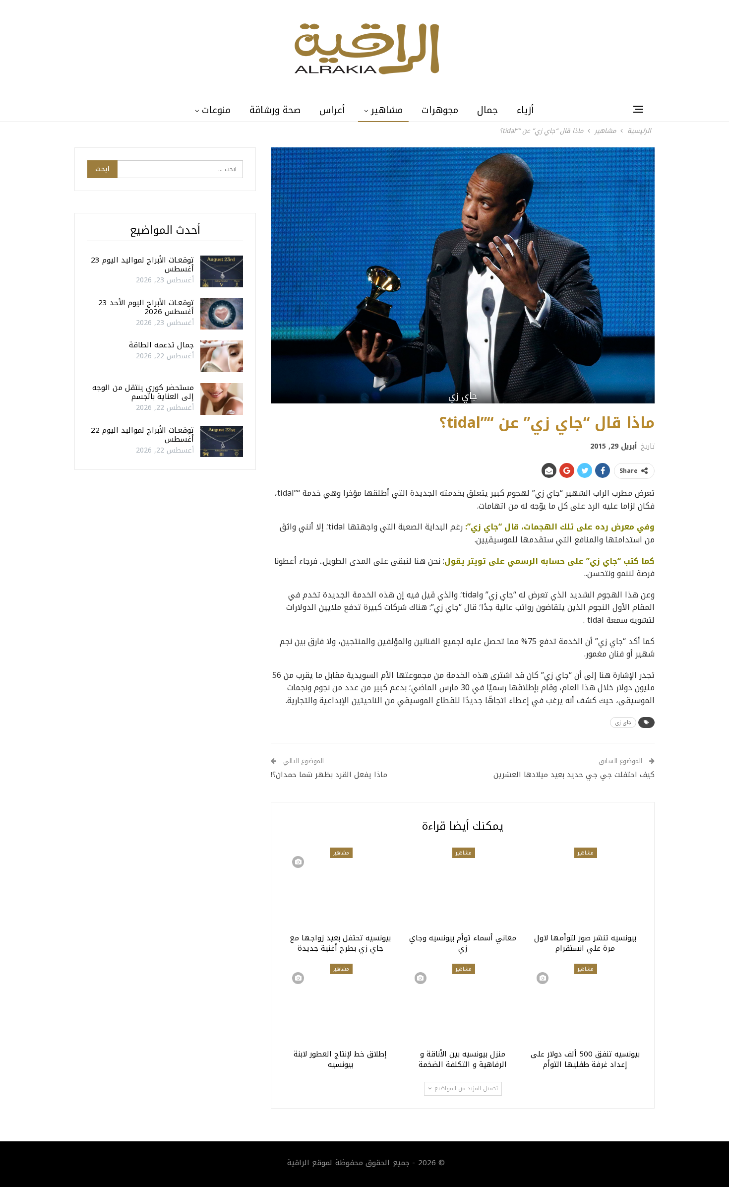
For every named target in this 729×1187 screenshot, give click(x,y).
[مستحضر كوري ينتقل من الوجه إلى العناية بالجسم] (221, 399)
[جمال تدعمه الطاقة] (221, 356)
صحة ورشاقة (275, 110)
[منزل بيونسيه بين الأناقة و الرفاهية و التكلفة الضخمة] (463, 1003)
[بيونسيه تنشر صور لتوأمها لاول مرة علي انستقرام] (585, 887)
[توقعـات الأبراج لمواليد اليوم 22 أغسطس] (221, 442)
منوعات (216, 110)
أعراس (332, 110)
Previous (273, 275)
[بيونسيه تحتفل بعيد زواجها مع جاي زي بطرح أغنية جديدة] (340, 887)
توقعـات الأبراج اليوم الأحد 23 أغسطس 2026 (146, 307)
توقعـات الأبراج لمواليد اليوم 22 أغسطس (142, 434)
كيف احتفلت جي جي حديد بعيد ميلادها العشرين (574, 775)
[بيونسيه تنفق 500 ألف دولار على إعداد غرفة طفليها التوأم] (585, 1003)
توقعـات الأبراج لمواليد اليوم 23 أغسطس (142, 264)
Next (652, 275)
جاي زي (623, 722)
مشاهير (387, 110)
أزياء (525, 110)
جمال (487, 110)
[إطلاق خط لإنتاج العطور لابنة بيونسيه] (340, 1003)
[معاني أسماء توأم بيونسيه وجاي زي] (463, 887)
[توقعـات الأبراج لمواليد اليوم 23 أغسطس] (221, 271)
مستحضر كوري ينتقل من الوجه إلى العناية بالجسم (143, 392)
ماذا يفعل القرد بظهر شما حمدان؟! (329, 775)
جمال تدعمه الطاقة (161, 345)
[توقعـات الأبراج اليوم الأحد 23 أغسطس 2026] (221, 314)
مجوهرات (440, 110)
